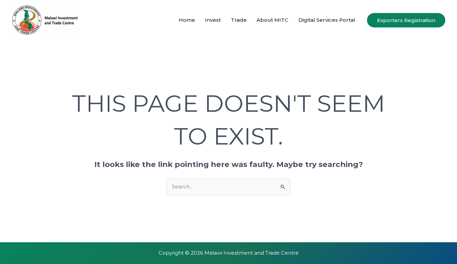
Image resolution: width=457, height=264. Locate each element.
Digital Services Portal (326, 20)
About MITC (272, 20)
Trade (239, 20)
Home (187, 20)
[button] (406, 20)
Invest (213, 20)
